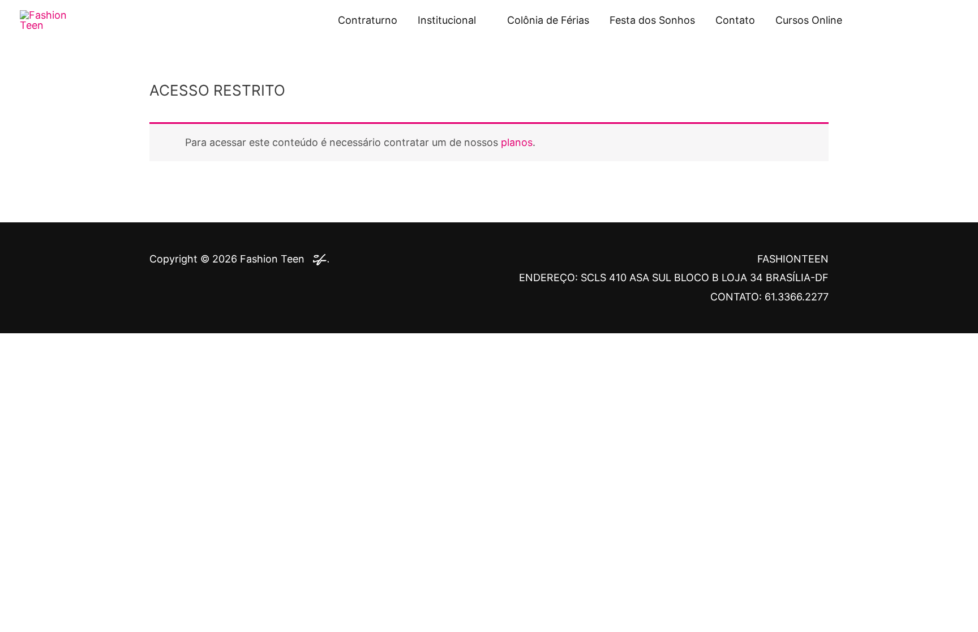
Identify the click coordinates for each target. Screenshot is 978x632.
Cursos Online (808, 20)
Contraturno (367, 20)
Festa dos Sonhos (652, 20)
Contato (735, 20)
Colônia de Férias (548, 20)
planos (517, 142)
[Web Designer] (318, 259)
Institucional (447, 20)
